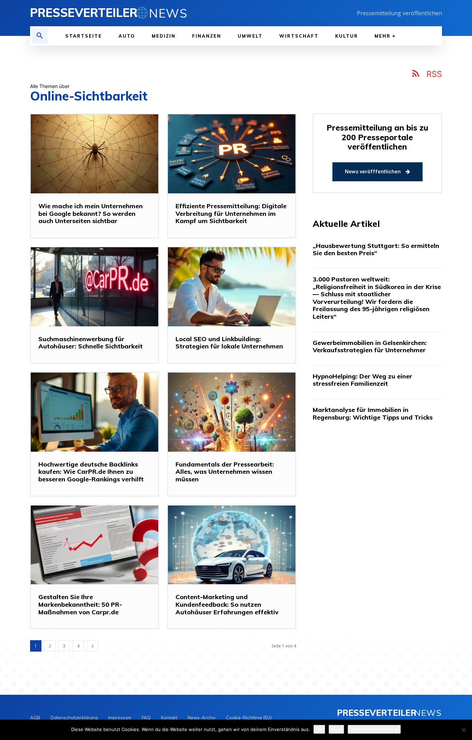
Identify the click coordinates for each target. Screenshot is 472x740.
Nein (336, 729)
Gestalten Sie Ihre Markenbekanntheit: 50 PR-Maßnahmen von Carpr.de (80, 604)
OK (319, 729)
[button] (39, 36)
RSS (434, 74)
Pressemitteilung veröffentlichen (399, 13)
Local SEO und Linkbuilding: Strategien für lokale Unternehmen (229, 342)
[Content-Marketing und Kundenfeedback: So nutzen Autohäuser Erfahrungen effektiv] (231, 545)
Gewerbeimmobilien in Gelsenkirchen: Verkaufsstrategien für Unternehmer (370, 346)
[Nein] (463, 730)
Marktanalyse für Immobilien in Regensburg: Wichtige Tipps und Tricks (373, 413)
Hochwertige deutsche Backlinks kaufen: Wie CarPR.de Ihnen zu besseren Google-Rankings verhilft (91, 471)
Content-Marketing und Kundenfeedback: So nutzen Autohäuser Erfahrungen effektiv (227, 604)
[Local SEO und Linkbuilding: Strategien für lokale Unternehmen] (231, 286)
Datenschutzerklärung (374, 729)
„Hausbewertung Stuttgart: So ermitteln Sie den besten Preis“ (376, 249)
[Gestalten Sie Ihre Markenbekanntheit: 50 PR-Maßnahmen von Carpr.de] (94, 545)
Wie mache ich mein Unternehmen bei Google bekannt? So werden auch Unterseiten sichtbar (90, 213)
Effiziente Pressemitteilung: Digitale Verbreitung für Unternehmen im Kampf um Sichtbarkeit (231, 213)
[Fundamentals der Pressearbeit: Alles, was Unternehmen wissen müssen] (231, 412)
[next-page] (92, 646)
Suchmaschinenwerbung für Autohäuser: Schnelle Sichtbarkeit (90, 342)
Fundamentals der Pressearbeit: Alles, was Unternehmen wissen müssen (225, 471)
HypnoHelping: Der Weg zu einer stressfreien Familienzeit (362, 380)
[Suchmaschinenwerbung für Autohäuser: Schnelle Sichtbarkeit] (94, 286)
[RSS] (416, 74)
